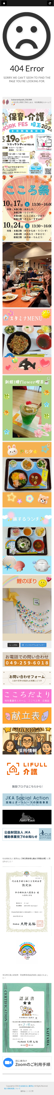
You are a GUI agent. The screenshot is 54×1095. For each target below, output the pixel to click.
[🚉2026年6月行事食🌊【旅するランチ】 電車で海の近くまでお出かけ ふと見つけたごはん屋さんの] (27, 541)
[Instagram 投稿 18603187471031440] (27, 474)
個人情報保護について (11, 1088)
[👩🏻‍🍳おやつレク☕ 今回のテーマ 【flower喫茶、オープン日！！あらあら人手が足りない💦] (27, 408)
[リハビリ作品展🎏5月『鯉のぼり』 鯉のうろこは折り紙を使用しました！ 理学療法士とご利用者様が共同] (27, 608)
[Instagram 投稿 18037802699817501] (27, 341)
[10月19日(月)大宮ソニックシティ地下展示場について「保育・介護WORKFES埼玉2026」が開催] (27, 141)
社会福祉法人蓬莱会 (26, 1086)
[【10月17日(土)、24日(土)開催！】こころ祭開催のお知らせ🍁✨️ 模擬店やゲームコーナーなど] (27, 208)
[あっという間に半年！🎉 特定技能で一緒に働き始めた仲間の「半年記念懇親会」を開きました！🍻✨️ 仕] (27, 275)
